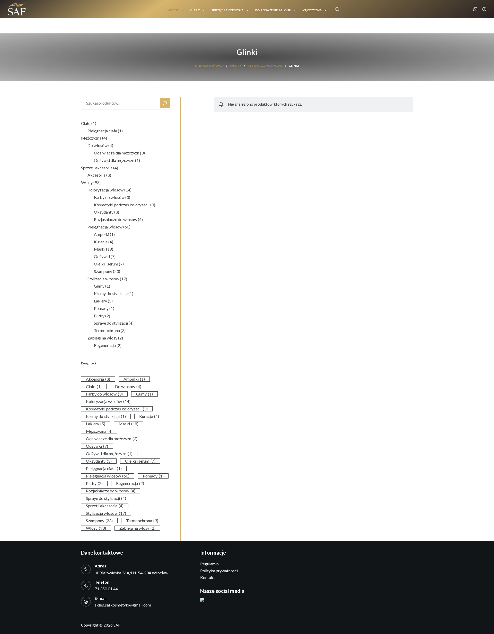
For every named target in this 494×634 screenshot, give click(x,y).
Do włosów (128, 386)
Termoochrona (142, 520)
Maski (128, 423)
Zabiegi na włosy (137, 528)
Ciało (195, 10)
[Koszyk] (475, 9)
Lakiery (95, 423)
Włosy (173, 10)
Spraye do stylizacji (106, 498)
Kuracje (149, 416)
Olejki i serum (140, 460)
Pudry (94, 483)
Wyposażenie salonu (273, 10)
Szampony (99, 520)
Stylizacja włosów (106, 513)
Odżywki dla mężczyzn (109, 453)
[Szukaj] (337, 9)
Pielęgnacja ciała (104, 468)
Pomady (153, 475)
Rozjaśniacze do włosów (110, 490)
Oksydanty (99, 460)
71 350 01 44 (106, 588)
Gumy (144, 393)
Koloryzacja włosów (108, 401)
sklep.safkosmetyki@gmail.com (123, 604)
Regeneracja (130, 483)
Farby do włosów (104, 393)
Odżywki (97, 446)
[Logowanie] (484, 9)
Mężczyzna (312, 10)
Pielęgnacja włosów (107, 475)
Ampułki (134, 378)
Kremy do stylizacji (106, 416)
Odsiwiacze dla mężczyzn (111, 438)
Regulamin (209, 563)
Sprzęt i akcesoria (227, 10)
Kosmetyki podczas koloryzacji (117, 408)
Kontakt (207, 577)
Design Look (88, 363)
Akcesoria (98, 378)
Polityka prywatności (219, 570)
